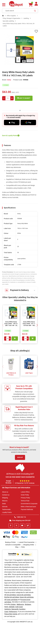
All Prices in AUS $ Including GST (20, 474)
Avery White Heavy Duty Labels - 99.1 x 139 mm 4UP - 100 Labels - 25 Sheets (29, 324)
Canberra (7, 609)
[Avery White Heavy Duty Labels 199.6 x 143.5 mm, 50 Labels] (20, 49)
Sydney (13, 604)
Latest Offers (25, 492)
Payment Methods (27, 509)
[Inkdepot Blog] (28, 525)
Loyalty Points (7, 512)
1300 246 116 (21, 517)
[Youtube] (22, 525)
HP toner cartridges (11, 599)
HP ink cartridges (10, 595)
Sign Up (20, 457)
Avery (9, 80)
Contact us (5, 495)
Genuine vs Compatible (12, 545)
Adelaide (12, 607)
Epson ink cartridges (26, 597)
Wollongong (13, 611)
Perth (6, 607)
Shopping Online (28, 545)
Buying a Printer (10, 542)
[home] (3, 15)
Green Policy (25, 495)
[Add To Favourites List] (20, 31)
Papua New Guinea (10, 614)
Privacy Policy (25, 498)
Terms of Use (25, 501)
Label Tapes (29, 373)
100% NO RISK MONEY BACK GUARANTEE (20, 477)
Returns (4, 501)
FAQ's (23, 547)
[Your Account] (36, 4)
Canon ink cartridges (24, 595)
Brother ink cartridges (11, 597)
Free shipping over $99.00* (21, 520)
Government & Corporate (29, 503)
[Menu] (3, 5)
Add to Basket (24, 98)
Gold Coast (19, 607)
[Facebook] (11, 525)
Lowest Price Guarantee (26, 542)
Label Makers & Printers (11, 374)
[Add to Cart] (15, 338)
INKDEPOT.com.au (26, 622)
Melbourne (20, 604)
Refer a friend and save (28, 506)
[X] (16, 525)
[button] (37, 325)
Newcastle (14, 609)
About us (5, 492)
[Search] (35, 10)
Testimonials (6, 509)
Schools (4, 506)
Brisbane (28, 604)
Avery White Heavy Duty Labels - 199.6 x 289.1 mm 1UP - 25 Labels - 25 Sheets (11, 324)
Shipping (5, 498)
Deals (4, 503)
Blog (16, 547)
